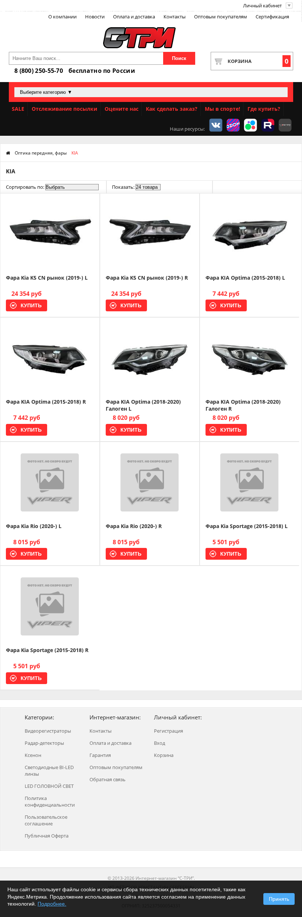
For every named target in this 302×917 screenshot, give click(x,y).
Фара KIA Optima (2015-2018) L (245, 277)
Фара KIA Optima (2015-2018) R (46, 401)
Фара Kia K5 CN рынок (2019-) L (47, 277)
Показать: (123, 187)
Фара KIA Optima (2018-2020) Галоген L (143, 405)
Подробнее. (52, 904)
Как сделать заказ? (171, 108)
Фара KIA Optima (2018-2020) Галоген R (243, 405)
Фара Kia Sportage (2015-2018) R (47, 650)
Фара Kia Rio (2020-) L (34, 526)
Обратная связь (107, 779)
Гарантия (100, 755)
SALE (18, 108)
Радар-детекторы (44, 743)
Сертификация (272, 16)
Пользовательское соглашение (46, 820)
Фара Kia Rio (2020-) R (134, 526)
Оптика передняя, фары (41, 153)
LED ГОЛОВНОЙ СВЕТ (49, 786)
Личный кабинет (262, 5)
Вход (159, 743)
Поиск (179, 58)
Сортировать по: (25, 187)
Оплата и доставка (134, 16)
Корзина (258, 61)
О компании (62, 16)
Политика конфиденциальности (50, 801)
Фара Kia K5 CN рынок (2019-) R (147, 277)
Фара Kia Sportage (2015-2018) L (247, 526)
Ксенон (33, 755)
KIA (74, 153)
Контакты (175, 16)
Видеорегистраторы (48, 730)
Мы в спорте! (222, 108)
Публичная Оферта (47, 835)
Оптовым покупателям (220, 16)
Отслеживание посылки (64, 108)
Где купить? (263, 108)
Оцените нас (121, 108)
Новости (95, 16)
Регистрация (168, 730)
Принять (279, 899)
